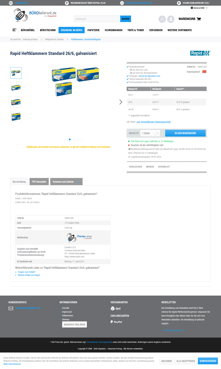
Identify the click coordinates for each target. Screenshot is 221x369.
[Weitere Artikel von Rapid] (200, 56)
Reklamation (67, 315)
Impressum (67, 311)
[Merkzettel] (162, 19)
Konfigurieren (208, 361)
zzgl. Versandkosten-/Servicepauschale (153, 121)
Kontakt (65, 307)
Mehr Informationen (12, 363)
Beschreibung (19, 181)
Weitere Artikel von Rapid (28, 275)
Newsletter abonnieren (174, 330)
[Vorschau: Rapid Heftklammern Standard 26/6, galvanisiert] (16, 73)
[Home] (14, 28)
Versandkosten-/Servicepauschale (99, 342)
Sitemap (65, 319)
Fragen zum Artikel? (26, 271)
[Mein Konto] (170, 19)
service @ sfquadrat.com (139, 2)
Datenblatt (164, 166)
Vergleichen (135, 166)
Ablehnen (166, 361)
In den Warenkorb (185, 133)
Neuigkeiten (21, 2)
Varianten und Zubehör (66, 181)
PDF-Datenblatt (39, 181)
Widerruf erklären (74, 324)
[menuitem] (102, 19)
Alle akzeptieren (186, 361)
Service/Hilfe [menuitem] (199, 7)
